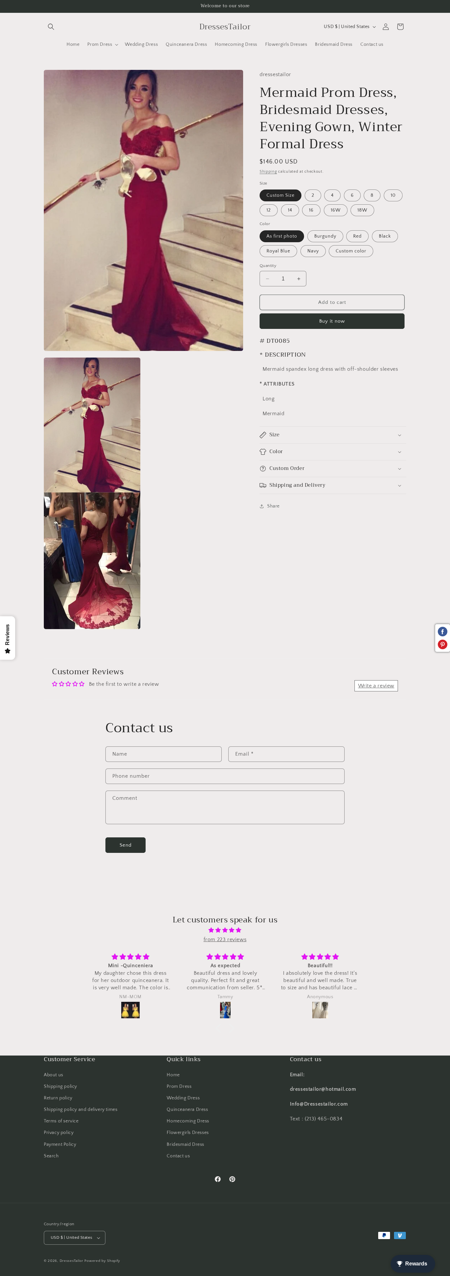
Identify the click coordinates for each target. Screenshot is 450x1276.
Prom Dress (179, 1086)
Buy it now (332, 321)
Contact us (178, 1156)
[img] (225, 930)
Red (357, 236)
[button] (51, 26)
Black (385, 236)
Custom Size (281, 195)
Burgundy (325, 236)
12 (269, 210)
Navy (313, 251)
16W (336, 210)
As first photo (282, 236)
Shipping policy (60, 1086)
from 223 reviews (225, 939)
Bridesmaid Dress (185, 1144)
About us (53, 1075)
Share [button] (273, 506)
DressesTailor (71, 1261)
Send (126, 845)
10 (393, 195)
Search (51, 1156)
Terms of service (61, 1121)
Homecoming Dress (188, 1121)
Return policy (58, 1098)
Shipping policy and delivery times (80, 1109)
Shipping (268, 171)
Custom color (351, 251)
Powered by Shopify (102, 1261)
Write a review (376, 685)
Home (173, 1075)
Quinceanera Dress (187, 1109)
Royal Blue (278, 251)
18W (362, 210)
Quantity (268, 265)
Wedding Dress (183, 1098)
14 (290, 210)
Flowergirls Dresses (188, 1133)
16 (311, 210)
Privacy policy (58, 1133)
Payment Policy (60, 1144)
